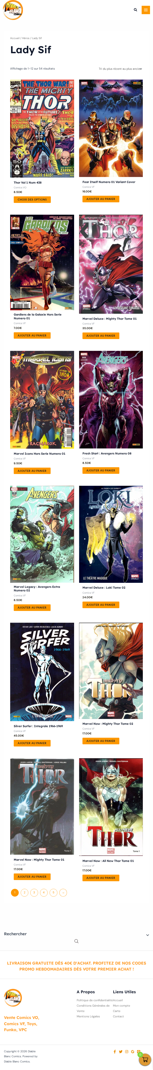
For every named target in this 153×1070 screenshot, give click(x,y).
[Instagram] (126, 1051)
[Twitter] (121, 1051)
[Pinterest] (138, 1051)
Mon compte (121, 1006)
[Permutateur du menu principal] (146, 10)
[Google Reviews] (132, 1051)
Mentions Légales (88, 1016)
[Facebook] (115, 1051)
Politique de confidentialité (95, 1000)
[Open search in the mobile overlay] (76, 941)
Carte (116, 1011)
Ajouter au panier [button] (100, 199)
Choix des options (32, 199)
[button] (135, 10)
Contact (118, 1016)
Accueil (15, 38)
